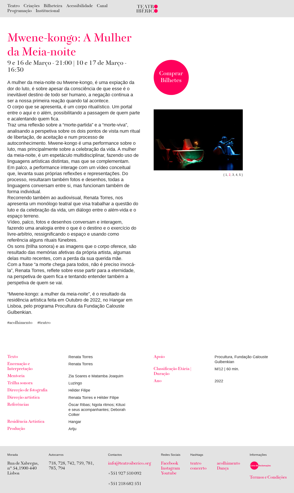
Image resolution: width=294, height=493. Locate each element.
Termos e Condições (268, 477)
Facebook (169, 463)
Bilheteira (53, 6)
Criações (32, 6)
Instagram (170, 468)
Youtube (168, 473)
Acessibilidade (79, 6)
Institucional (48, 11)
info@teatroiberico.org (129, 463)
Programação (19, 11)
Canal (102, 6)
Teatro (13, 6)
